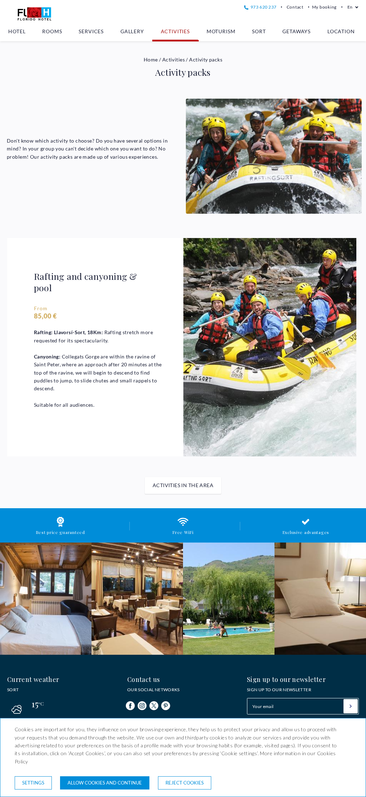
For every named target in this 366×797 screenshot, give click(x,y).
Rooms (52, 31)
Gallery (132, 31)
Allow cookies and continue (105, 783)
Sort (259, 31)
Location (341, 31)
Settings (33, 783)
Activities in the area (183, 485)
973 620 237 (262, 7)
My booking (324, 7)
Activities (175, 31)
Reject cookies (184, 783)
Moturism (221, 31)
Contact (295, 7)
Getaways (296, 31)
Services (91, 31)
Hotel (16, 31)
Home (151, 59)
